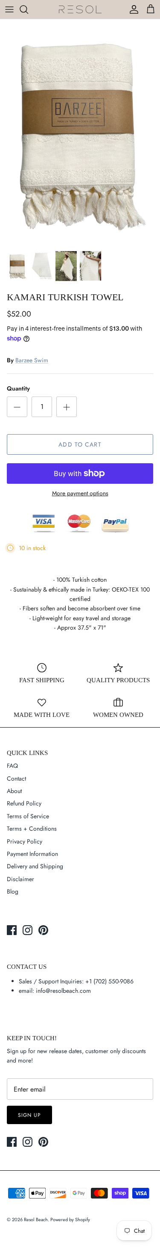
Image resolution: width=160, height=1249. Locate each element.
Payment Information (32, 853)
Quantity (18, 389)
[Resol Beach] (80, 10)
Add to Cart (79, 444)
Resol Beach (36, 1219)
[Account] (131, 9)
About (14, 791)
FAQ (12, 765)
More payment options (80, 493)
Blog (12, 891)
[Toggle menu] (9, 9)
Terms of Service (28, 816)
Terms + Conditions (32, 828)
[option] (80, 132)
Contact (16, 778)
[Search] (28, 9)
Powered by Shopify (70, 1219)
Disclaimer (20, 879)
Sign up (29, 1115)
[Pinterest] (43, 930)
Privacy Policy (24, 841)
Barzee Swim (31, 360)
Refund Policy (24, 803)
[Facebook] (12, 930)
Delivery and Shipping (35, 866)
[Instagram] (27, 930)
